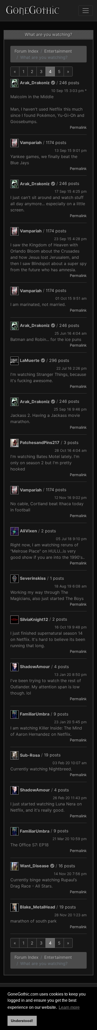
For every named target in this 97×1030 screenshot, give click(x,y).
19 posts (52, 755)
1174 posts (56, 142)
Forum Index (26, 51)
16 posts (66, 865)
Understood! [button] (22, 1021)
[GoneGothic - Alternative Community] (33, 10)
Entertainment (58, 51)
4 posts (61, 666)
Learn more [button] (69, 1007)
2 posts (48, 530)
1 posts (57, 578)
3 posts (71, 442)
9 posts (61, 714)
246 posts (69, 82)
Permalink (78, 127)
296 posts (59, 360)
